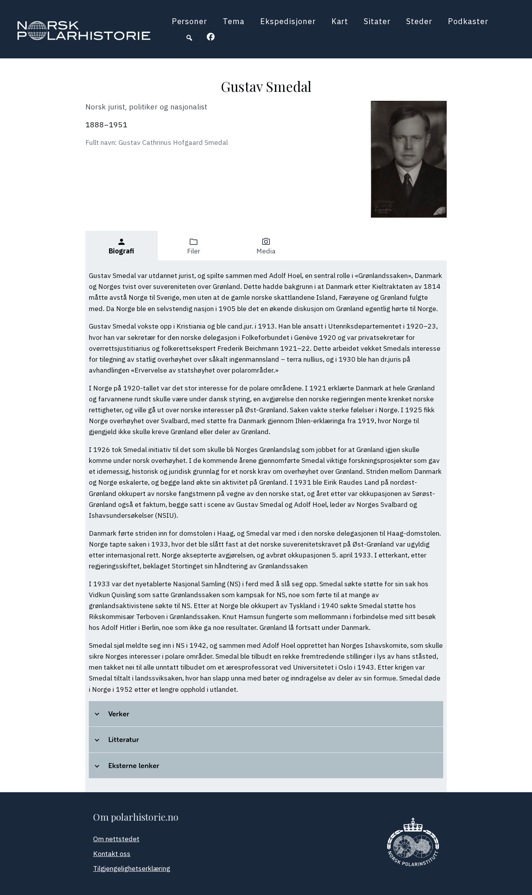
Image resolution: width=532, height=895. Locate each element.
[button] (189, 38)
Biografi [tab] (121, 246)
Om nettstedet (116, 838)
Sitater (377, 21)
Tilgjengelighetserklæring (131, 868)
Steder (419, 21)
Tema (234, 21)
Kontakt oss (111, 853)
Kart (340, 21)
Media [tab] (266, 246)
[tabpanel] (266, 526)
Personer (190, 21)
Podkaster (468, 21)
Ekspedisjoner (287, 21)
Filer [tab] (193, 246)
